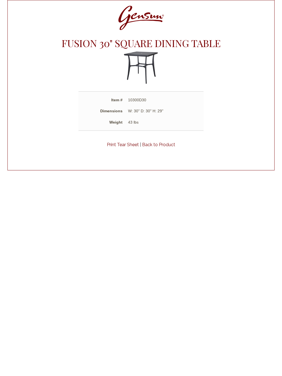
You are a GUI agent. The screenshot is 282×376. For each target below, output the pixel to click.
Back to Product (158, 144)
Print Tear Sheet (123, 144)
